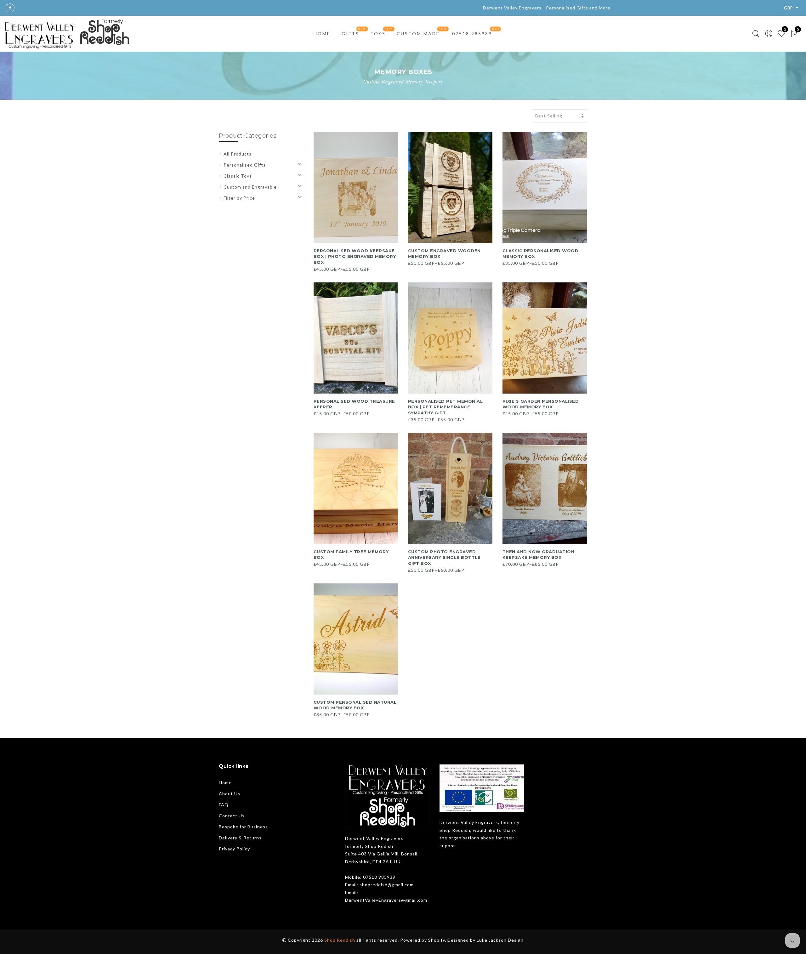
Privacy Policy (234, 848)
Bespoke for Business (243, 826)
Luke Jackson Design (500, 940)
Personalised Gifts (245, 165)
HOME (322, 33)
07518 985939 (472, 33)
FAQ (224, 804)
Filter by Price (239, 198)
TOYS (378, 33)
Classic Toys (238, 176)
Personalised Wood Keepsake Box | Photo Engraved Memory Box (355, 256)
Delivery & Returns (240, 837)
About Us (229, 793)
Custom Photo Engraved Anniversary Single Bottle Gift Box (444, 557)
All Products (238, 153)
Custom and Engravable (250, 187)
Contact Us (232, 815)
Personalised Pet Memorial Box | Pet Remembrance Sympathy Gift (445, 407)
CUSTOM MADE (418, 33)
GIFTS (350, 33)
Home (225, 782)
